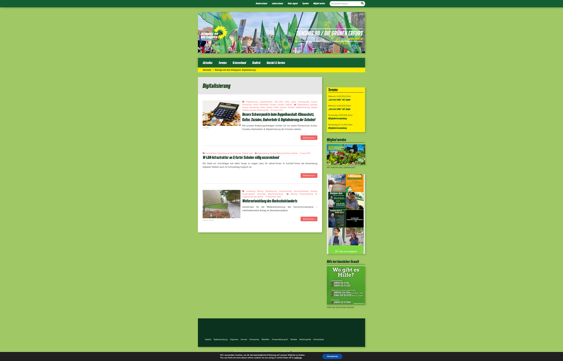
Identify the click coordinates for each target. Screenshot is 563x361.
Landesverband (277, 3)
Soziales (281, 104)
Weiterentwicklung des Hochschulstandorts (269, 201)
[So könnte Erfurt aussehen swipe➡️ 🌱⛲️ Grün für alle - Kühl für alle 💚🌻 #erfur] (337, 183)
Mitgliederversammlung (337, 118)
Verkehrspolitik (263, 110)
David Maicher (211, 153)
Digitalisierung (252, 102)
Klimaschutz (247, 104)
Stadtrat (256, 63)
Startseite (207, 69)
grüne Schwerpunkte (300, 102)
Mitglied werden (319, 3)
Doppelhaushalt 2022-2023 (271, 102)
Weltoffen (265, 339)
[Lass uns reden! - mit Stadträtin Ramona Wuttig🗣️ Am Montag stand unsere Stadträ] (355, 236)
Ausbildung (250, 191)
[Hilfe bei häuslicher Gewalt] (346, 303)
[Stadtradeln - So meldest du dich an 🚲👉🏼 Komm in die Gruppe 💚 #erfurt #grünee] (355, 219)
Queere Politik (273, 107)
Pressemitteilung (276, 153)
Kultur (255, 104)
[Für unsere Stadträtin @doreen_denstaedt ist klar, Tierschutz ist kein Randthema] (355, 201)
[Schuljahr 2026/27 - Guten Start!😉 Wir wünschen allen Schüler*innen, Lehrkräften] (337, 219)
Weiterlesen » (309, 138)
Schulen (273, 104)
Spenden (305, 3)
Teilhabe (245, 110)
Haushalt (313, 104)
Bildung (260, 191)
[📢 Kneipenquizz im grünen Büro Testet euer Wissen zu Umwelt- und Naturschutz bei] (337, 201)
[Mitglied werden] (346, 163)
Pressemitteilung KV (308, 194)
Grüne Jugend (293, 3)
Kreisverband (239, 63)
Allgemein (234, 339)
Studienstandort (248, 194)
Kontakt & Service (276, 63)
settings (298, 357)
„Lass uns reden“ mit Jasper (339, 99)
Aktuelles (207, 63)
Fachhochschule (285, 191)
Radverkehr (264, 104)
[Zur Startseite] (213, 39)
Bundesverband (261, 3)
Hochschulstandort (301, 191)
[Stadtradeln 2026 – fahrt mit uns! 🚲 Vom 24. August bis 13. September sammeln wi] (337, 236)
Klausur (314, 102)
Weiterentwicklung (275, 194)
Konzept (314, 191)
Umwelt (253, 110)
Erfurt (287, 102)
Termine (223, 63)
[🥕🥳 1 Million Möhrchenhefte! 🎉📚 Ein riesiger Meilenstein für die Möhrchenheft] (355, 183)
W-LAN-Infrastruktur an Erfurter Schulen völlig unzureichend (241, 157)
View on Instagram (348, 251)
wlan (251, 153)
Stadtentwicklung (303, 107)
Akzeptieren (332, 356)
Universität (261, 194)
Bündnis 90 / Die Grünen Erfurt (329, 33)
